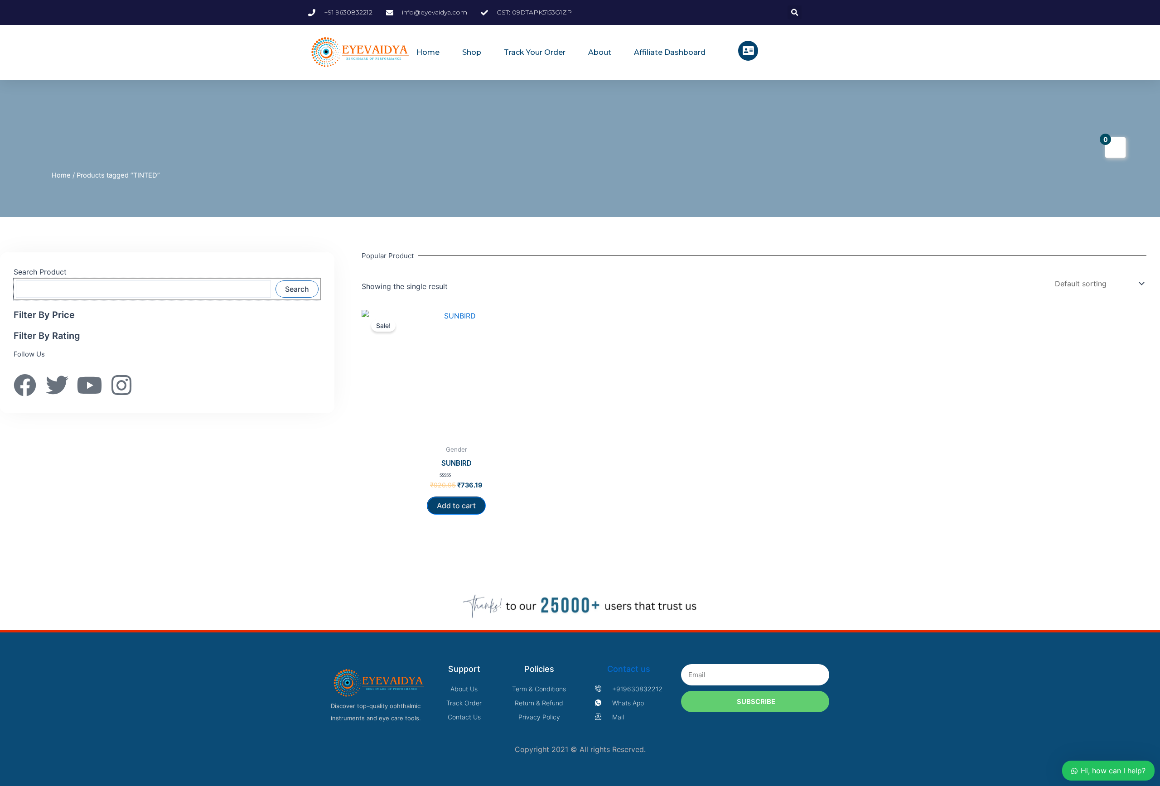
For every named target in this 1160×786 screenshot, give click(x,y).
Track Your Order (535, 52)
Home (428, 52)
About (599, 52)
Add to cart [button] (456, 505)
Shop (471, 52)
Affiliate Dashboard (670, 52)
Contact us (628, 669)
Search (297, 289)
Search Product (40, 271)
